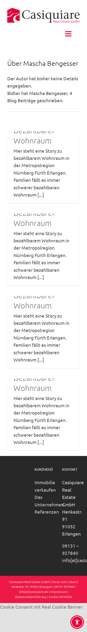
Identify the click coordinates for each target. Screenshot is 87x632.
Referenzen (47, 512)
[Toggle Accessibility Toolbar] (77, 622)
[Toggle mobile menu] (68, 33)
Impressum (58, 592)
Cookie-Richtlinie (60, 597)
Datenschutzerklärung (30, 597)
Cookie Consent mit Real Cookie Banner (41, 607)
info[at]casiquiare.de (33, 592)
